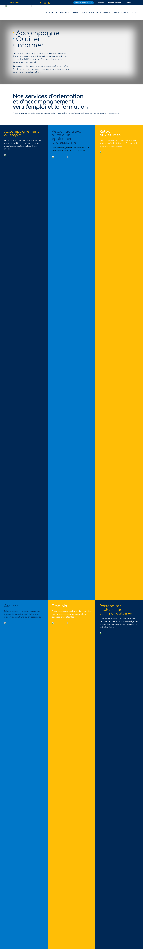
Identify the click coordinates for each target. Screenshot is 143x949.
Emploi (84, 13)
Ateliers (74, 13)
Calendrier (100, 2)
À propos (50, 13)
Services (63, 13)
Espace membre (114, 2)
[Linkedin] (49, 3)
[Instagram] (45, 3)
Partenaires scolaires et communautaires (107, 13)
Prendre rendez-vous (83, 2)
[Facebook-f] (41, 3)
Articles (134, 13)
